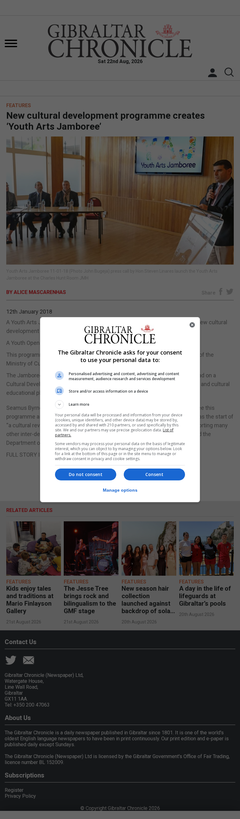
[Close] (192, 325)
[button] (120, 404)
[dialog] (120, 409)
